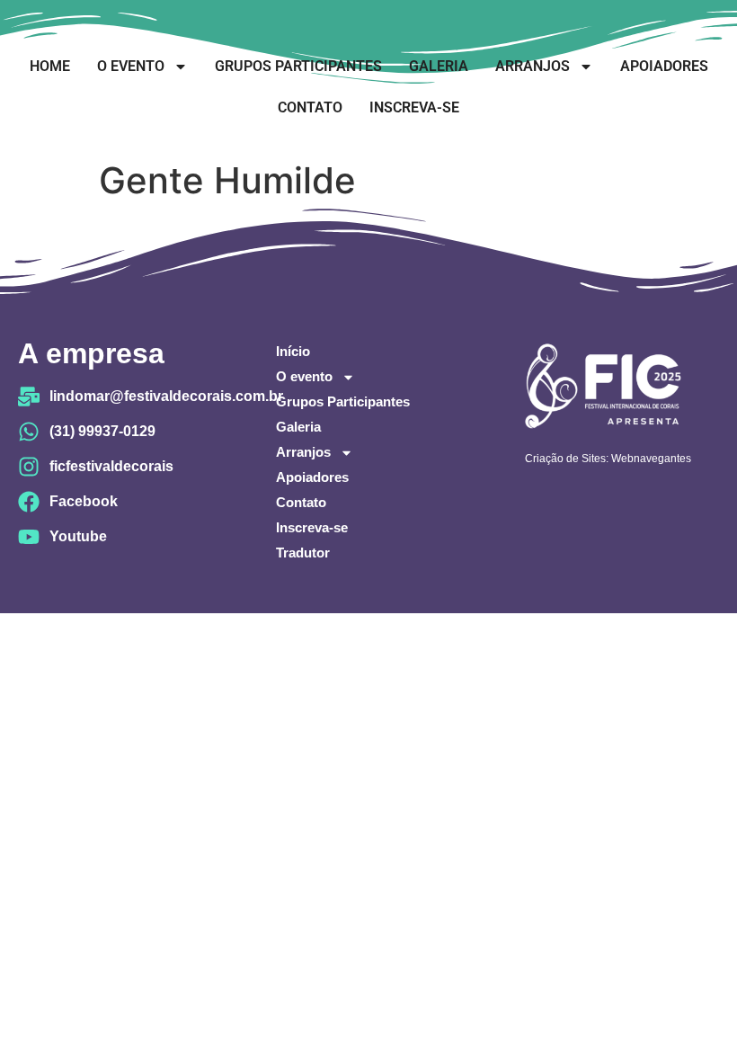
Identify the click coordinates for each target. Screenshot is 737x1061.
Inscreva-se (414, 107)
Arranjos (532, 66)
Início (293, 351)
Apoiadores (664, 66)
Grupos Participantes (298, 66)
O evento (130, 66)
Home (50, 66)
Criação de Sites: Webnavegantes (608, 458)
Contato (310, 107)
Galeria (438, 66)
